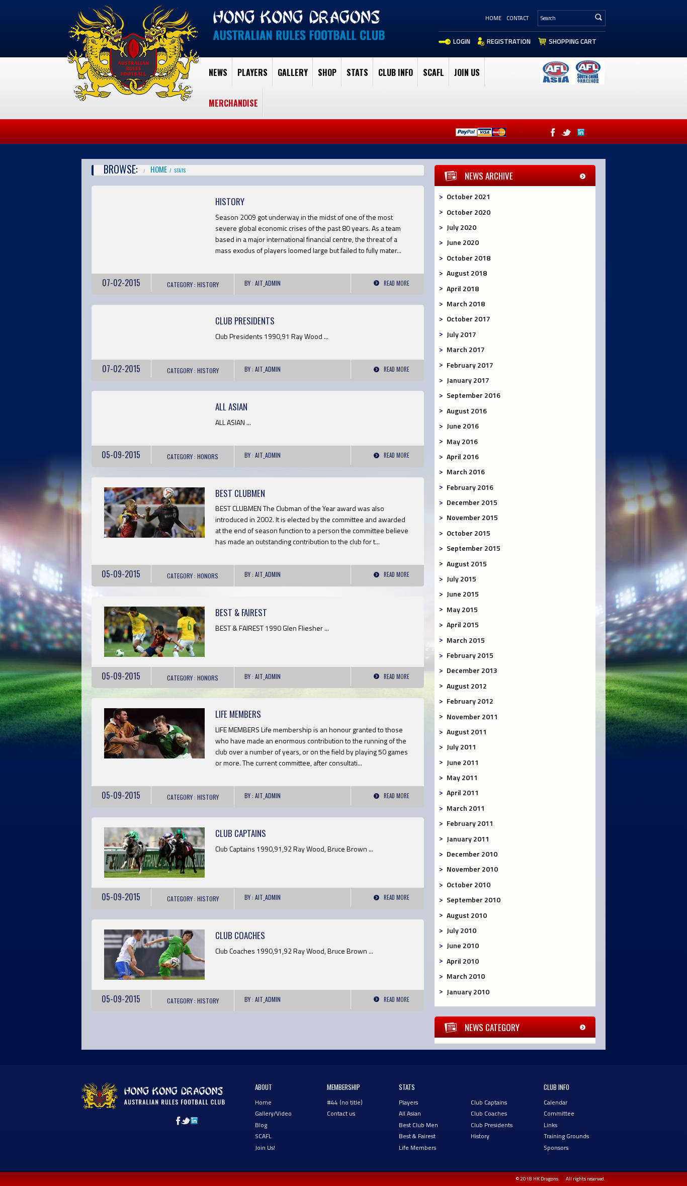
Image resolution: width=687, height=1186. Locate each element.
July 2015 (461, 578)
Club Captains (240, 833)
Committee (559, 1113)
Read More (396, 283)
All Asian (410, 1113)
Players (252, 72)
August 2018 (467, 273)
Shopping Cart (572, 41)
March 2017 (466, 349)
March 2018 (466, 303)
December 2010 (472, 854)
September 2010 (473, 899)
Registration (509, 41)
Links (550, 1125)
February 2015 (470, 655)
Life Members (417, 1147)
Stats (357, 72)
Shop (327, 72)
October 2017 (468, 318)
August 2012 (467, 686)
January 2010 (468, 991)
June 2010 (463, 945)
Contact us (341, 1113)
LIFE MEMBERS (238, 714)
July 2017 (461, 334)
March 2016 (466, 471)
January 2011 (468, 838)
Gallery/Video (273, 1113)
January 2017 (468, 380)
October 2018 (468, 257)
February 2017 (470, 365)
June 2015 (463, 593)
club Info (395, 72)
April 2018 (463, 288)
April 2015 (463, 624)
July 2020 (461, 227)
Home (493, 18)
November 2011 (472, 716)
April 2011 (463, 792)
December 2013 (472, 670)
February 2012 (470, 701)
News (218, 72)
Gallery (293, 72)
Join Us (467, 72)
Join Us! (265, 1147)
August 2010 (467, 915)
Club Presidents (245, 320)
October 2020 (468, 212)
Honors (207, 456)
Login (461, 41)
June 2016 (463, 425)
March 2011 (466, 808)
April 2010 (463, 961)
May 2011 (462, 777)
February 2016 (470, 487)
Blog (261, 1125)
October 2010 (468, 884)
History (229, 201)
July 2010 (461, 930)
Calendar (555, 1102)
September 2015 (473, 548)
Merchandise (233, 103)
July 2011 (461, 746)
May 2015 (462, 609)
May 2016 (462, 441)
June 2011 (463, 762)
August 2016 (467, 410)
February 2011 (470, 823)
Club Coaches (240, 935)
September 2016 (473, 395)
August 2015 (467, 563)
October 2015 (468, 533)
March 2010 (466, 976)
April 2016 (463, 456)
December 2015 (472, 502)
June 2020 (463, 242)
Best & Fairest (241, 612)
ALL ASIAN (231, 406)
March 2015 (466, 640)
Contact (517, 18)
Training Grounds (566, 1136)
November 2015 (472, 517)
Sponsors (556, 1147)
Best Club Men (418, 1125)
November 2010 (472, 869)
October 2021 (468, 196)
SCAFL (433, 72)
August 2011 (467, 731)
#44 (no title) (345, 1102)
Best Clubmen (240, 493)
